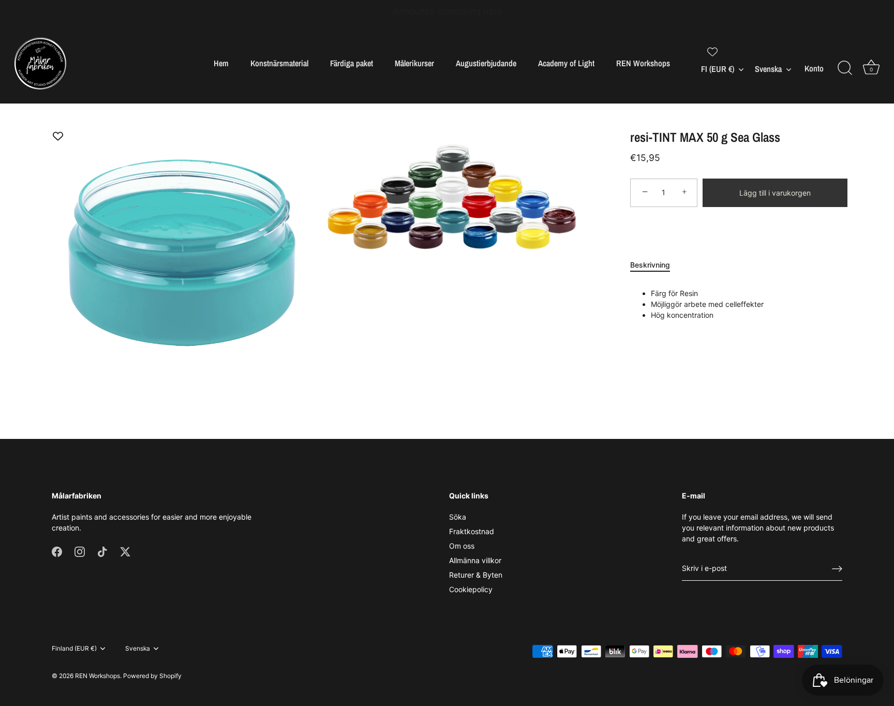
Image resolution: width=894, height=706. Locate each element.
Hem (221, 63)
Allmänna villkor (475, 560)
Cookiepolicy (471, 589)
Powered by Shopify (152, 676)
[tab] (655, 264)
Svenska (768, 69)
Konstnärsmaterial (279, 63)
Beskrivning (650, 264)
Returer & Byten (475, 574)
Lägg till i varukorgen (775, 192)
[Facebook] (57, 551)
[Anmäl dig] (837, 569)
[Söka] (844, 68)
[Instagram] (79, 551)
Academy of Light (566, 63)
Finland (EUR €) (74, 648)
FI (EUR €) (717, 69)
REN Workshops (643, 63)
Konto (814, 68)
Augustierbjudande (486, 63)
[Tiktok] (102, 551)
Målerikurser (414, 63)
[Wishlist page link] (712, 52)
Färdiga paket (351, 63)
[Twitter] (125, 551)
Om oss (461, 545)
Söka (457, 516)
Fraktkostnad (471, 531)
